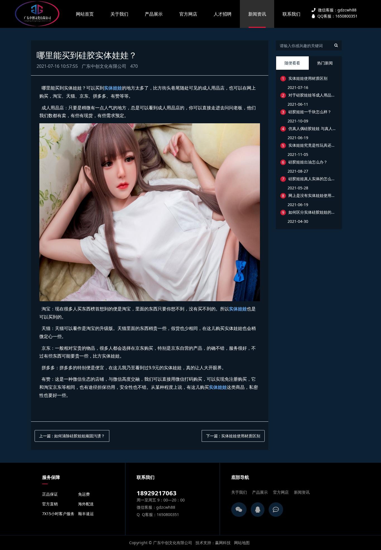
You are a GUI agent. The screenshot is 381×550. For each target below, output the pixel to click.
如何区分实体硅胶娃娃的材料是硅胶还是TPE (312, 212)
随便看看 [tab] (292, 63)
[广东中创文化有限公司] (38, 14)
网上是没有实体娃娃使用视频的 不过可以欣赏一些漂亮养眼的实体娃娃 (312, 195)
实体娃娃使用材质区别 (307, 78)
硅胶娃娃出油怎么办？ (307, 162)
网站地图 (242, 542)
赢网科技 (223, 542)
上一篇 (72, 435)
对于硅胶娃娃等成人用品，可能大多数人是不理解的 (312, 95)
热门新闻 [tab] (325, 63)
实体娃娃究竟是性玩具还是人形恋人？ (312, 145)
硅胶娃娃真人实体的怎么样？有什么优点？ (312, 178)
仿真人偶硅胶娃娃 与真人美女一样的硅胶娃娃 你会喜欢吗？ (312, 128)
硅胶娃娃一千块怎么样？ (309, 111)
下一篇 (233, 435)
